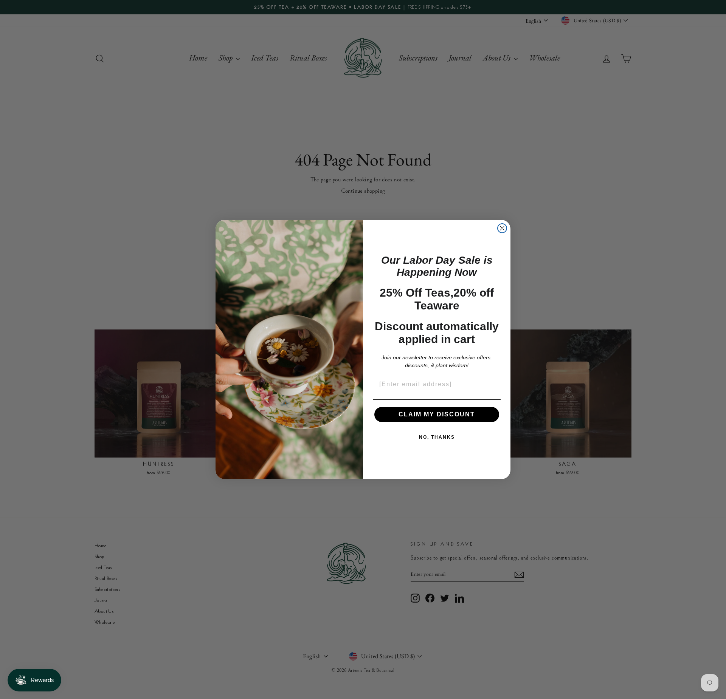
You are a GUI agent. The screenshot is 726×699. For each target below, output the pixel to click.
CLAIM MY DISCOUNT (437, 414)
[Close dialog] (502, 228)
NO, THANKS (437, 437)
